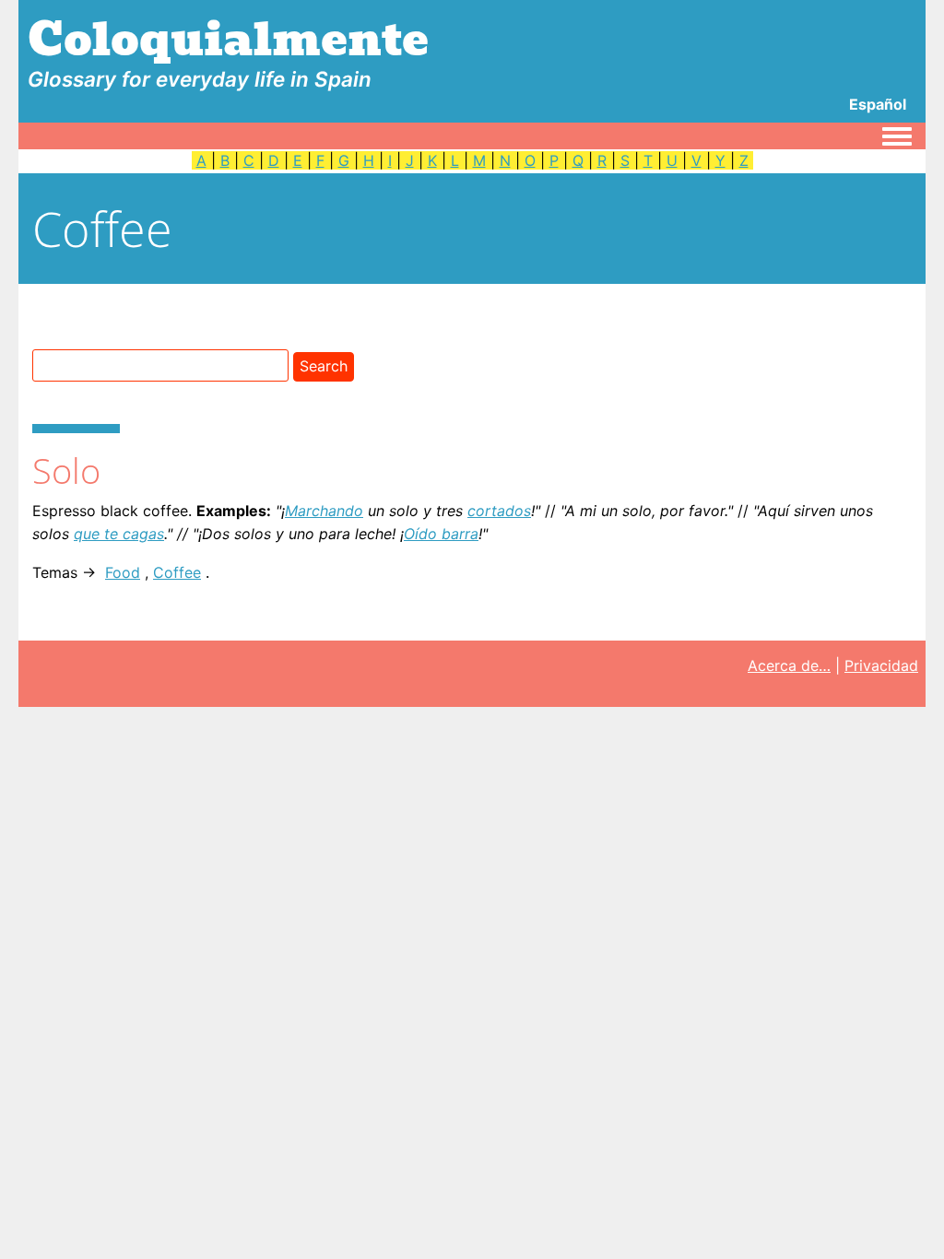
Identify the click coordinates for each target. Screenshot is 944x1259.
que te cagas (119, 533)
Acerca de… (789, 665)
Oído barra (441, 533)
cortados (499, 510)
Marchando (324, 510)
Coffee (177, 572)
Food (122, 572)
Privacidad (881, 665)
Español (877, 104)
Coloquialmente (228, 40)
